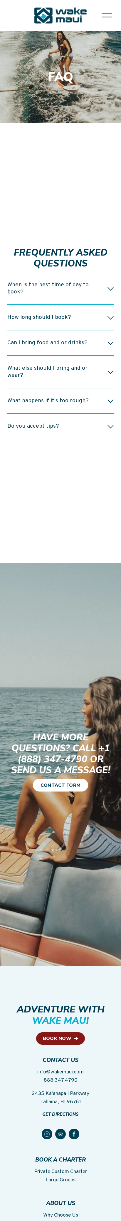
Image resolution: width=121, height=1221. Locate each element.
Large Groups (60, 1180)
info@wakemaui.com (60, 1072)
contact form (61, 785)
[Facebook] (74, 1134)
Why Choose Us (60, 1215)
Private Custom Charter (60, 1171)
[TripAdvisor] (60, 1134)
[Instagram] (47, 1134)
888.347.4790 (61, 1080)
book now (58, 1038)
